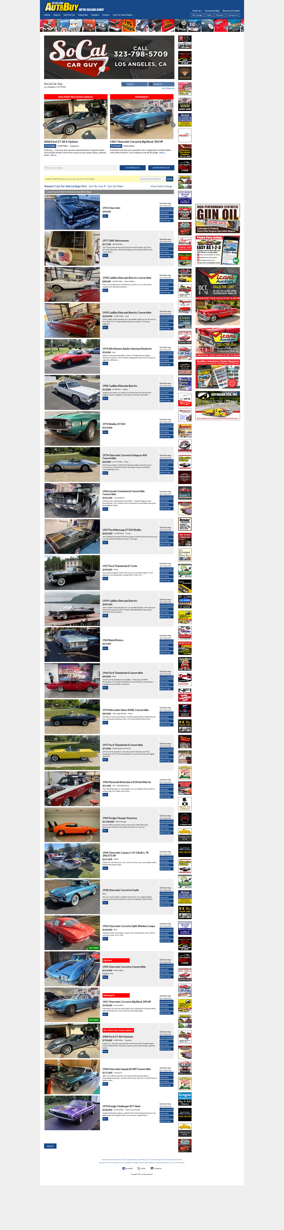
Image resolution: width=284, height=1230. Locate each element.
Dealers (95, 14)
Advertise (105, 1162)
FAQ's (180, 1159)
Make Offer (164, 213)
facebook (129, 1168)
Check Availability (166, 209)
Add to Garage (165, 220)
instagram (158, 1168)
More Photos (164, 217)
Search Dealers (132, 1159)
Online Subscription (171, 1159)
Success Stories (120, 1162)
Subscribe (83, 14)
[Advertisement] (218, 54)
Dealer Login (144, 1162)
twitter (143, 1168)
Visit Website (168, 88)
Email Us (158, 84)
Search (57, 14)
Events (106, 14)
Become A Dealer (231, 10)
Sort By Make (115, 186)
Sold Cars (197, 10)
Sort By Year (97, 186)
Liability (151, 1162)
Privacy (157, 1162)
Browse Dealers (121, 1159)
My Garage (197, 15)
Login (208, 15)
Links (173, 1162)
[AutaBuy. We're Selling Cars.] (74, 6)
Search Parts (142, 1159)
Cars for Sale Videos (123, 14)
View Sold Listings (161, 186)
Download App (212, 10)
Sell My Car (69, 14)
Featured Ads (111, 1159)
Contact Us (233, 15)
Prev (45, 125)
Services (149, 1159)
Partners (220, 15)
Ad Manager (135, 1162)
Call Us (130, 84)
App (162, 1162)
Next (173, 125)
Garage (128, 1162)
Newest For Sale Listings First (66, 186)
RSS (100, 1162)
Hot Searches (180, 1162)
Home (47, 14)
